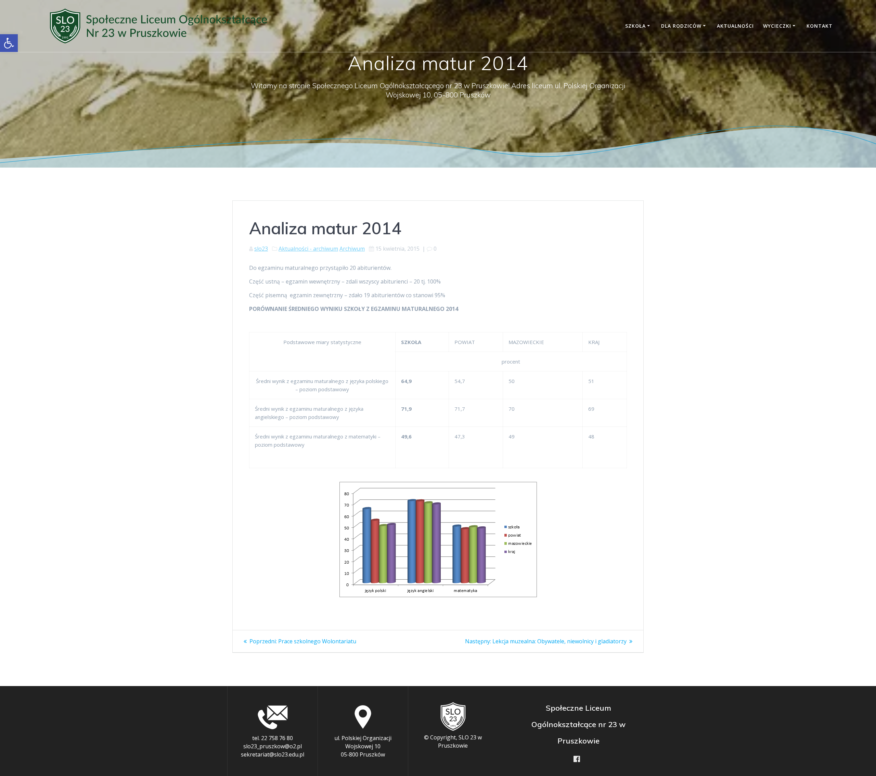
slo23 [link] (261, 248)
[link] (9, 43)
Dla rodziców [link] (681, 26)
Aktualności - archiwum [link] (308, 248)
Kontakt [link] (820, 26)
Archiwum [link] (352, 248)
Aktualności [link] (735, 26)
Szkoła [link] (635, 26)
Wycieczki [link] (777, 26)
